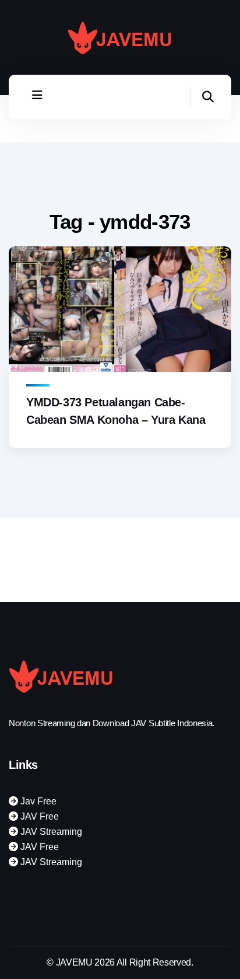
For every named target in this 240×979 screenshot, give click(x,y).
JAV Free (38, 816)
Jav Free (37, 801)
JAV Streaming (50, 832)
